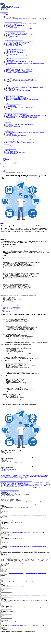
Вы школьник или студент (24, 558)
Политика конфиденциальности (7, 495)
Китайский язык (8, 76)
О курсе (2, 221)
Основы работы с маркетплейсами (12, 126)
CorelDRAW (8, 122)
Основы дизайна (9, 112)
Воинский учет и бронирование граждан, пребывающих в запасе (19, 34)
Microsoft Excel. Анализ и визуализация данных (15, 97)
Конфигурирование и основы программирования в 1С (17, 58)
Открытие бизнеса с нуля (10, 125)
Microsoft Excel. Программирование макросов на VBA (17, 98)
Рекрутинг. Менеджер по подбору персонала (14, 32)
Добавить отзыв (3, 492)
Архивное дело (8, 62)
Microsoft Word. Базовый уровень (12, 92)
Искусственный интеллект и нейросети (13, 45)
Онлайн (9, 452)
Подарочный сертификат (10, 134)
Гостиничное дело (9, 131)
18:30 (3, 453)
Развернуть (2, 310)
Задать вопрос (15, 469)
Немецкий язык (8, 77)
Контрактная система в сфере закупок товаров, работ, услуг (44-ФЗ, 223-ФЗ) (21, 71)
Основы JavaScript (9, 38)
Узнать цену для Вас (4, 470)
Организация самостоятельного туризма (14, 52)
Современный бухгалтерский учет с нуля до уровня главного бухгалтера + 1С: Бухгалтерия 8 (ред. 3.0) (27, 18)
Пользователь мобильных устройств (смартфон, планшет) (17, 90)
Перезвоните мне (4, 14)
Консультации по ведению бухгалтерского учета (15, 137)
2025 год (32, 607)
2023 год (21, 607)
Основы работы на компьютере (12, 89)
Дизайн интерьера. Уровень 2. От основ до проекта (16, 114)
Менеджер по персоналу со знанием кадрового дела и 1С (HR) (18, 28)
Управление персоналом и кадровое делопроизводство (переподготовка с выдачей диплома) (25, 29)
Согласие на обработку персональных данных (10, 497)
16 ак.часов (2, 461)
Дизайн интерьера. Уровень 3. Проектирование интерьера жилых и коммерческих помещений (25, 115)
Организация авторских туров (11, 51)
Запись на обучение (10, 499)
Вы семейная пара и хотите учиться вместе (30, 561)
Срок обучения (7, 221)
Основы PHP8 (8, 37)
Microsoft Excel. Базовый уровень (12, 95)
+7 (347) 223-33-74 (4, 13)
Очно (7, 452)
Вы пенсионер (34, 558)
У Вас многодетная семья (11, 560)
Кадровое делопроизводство (11, 27)
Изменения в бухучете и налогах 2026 (13, 20)
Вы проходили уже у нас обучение (9, 558)
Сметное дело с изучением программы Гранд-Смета (16, 82)
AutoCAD (7, 119)
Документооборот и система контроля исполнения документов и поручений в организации (24, 63)
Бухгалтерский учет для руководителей (13, 24)
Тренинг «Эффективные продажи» (12, 109)
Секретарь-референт (9, 60)
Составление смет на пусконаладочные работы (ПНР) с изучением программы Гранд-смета (24, 87)
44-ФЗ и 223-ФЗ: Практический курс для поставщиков (17, 72)
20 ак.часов (2, 452)
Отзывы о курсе (31, 221)
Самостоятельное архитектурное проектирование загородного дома (19, 142)
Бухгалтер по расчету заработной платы (13, 22)
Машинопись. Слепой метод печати (13, 67)
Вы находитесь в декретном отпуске (39, 560)
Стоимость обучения (15, 221)
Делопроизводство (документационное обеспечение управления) (19, 61)
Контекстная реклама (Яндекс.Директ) (13, 44)
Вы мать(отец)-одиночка (24, 560)
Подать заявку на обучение (41, 221)
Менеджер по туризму (10, 47)
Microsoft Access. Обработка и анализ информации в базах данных (19, 107)
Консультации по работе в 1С (11, 136)
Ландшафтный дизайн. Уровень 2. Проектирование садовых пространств (21, 117)
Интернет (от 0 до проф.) (10, 105)
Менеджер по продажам (10, 128)
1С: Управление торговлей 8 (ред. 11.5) (13, 56)
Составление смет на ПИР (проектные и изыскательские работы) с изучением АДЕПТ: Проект (25, 86)
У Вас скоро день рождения (28, 559)
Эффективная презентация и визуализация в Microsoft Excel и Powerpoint (21, 64)
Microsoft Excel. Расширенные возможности (14, 96)
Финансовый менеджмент (11, 127)
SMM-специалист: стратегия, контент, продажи (15, 43)
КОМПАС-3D (8, 121)
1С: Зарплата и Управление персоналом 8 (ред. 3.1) (16, 55)
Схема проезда (3, 10)
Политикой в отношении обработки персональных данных (32, 502)
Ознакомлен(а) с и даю (24, 515)
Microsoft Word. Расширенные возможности (14, 94)
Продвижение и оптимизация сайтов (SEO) (12, 307)
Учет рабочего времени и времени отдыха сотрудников (17, 33)
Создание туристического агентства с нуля (14, 50)
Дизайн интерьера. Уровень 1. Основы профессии (16, 113)
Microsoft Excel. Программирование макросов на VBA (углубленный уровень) (22, 99)
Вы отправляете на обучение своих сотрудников (23, 563)
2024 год (27, 607)
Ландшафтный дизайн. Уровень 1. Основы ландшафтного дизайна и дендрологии (22, 116)
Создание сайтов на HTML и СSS (12, 36)
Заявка (1, 459)
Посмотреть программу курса (6, 311)
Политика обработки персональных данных (9, 496)
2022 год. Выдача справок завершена (10, 607)
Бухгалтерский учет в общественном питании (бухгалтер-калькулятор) (20, 23)
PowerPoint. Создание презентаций (12, 65)
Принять (2, 505)
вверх (16, 499)
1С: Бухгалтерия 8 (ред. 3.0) (11, 54)
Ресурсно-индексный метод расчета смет (14, 85)
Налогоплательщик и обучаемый (15, 621)
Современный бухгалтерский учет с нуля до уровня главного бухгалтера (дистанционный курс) (25, 19)
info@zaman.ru (3, 8)
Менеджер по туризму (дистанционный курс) (15, 49)
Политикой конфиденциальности (16, 515)
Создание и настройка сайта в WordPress (14, 40)
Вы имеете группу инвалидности (13, 559)
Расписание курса (23, 221)
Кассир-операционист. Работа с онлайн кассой (15, 25)
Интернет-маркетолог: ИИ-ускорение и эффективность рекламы (19, 41)
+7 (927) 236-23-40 (4, 12)
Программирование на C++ (11, 106)
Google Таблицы (9, 103)
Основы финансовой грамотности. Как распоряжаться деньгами (19, 124)
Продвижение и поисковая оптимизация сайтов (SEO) (17, 42)
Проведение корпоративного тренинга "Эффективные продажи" (19, 139)
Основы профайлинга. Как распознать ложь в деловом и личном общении (21, 80)
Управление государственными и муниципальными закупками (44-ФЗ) (20, 69)
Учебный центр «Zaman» (11, 493)
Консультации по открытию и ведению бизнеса (15, 135)
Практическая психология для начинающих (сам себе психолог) (19, 79)
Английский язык (9, 74)
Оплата (5, 459)
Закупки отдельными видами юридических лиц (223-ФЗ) (17, 70)
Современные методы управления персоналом (15, 31)
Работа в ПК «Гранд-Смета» (11, 83)
